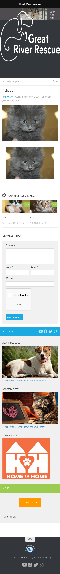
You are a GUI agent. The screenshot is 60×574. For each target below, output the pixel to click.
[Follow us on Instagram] (56, 331)
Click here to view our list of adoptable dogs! (24, 380)
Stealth (5, 217)
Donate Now (30, 502)
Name (9, 267)
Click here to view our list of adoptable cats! (23, 426)
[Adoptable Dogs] (30, 376)
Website (10, 278)
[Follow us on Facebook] (45, 331)
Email (34, 267)
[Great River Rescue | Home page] (30, 36)
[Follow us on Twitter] (50, 331)
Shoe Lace (35, 217)
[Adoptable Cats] (30, 423)
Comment (11, 245)
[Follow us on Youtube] (40, 331)
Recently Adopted (11, 81)
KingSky (9, 97)
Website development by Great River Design (30, 557)
